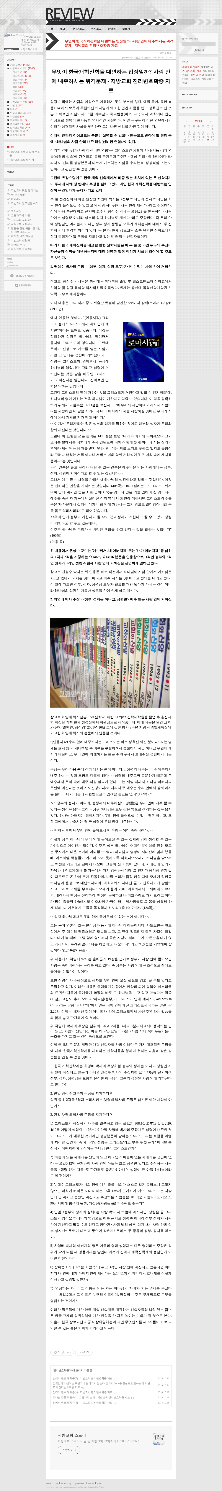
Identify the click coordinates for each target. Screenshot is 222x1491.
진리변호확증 (20, 127)
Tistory (102, 1487)
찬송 (14, 109)
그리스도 (195, 79)
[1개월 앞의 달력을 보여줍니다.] (186, 121)
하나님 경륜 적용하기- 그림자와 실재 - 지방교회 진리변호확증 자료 (91, 1397)
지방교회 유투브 (22, 101)
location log (66, 1483)
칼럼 (18, 87)
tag (56, 1483)
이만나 (16, 105)
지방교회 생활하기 (22, 240)
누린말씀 (17, 116)
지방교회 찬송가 (191, 67)
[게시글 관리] (69, 1352)
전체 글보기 (20, 65)
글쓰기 (126, 28)
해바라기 (16, 198)
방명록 (112, 28)
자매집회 (20, 83)
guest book (80, 1483)
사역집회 (20, 98)
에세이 (19, 94)
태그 (62, 28)
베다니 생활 (18, 194)
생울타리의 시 (19, 131)
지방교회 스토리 (22, 68)
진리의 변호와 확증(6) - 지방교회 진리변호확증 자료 (83, 1378)
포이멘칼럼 (18, 120)
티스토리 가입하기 (23, 275)
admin (91, 1483)
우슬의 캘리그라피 (21, 112)
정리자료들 (18, 135)
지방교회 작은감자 (22, 249)
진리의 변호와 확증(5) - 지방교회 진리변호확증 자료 (83, 1392)
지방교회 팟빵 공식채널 (24, 190)
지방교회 (188, 71)
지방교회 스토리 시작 (21, 159)
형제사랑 (16, 211)
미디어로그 (78, 28)
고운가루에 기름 (20, 215)
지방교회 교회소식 (22, 219)
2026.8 (198, 121)
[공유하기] (63, 1352)
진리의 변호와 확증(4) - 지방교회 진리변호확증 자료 (83, 1402)
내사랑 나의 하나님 (22, 236)
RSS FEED (23, 286)
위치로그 (96, 28)
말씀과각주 (21, 79)
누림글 (19, 90)
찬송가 (20, 72)
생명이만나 (22, 76)
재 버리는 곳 (18, 244)
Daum (83, 1487)
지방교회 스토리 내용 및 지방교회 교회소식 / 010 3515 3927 (98, 1441)
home (48, 1483)
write (99, 1483)
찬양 (201, 75)
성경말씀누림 (20, 124)
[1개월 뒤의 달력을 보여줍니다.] (210, 121)
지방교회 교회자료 (22, 224)
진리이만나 (209, 71)
